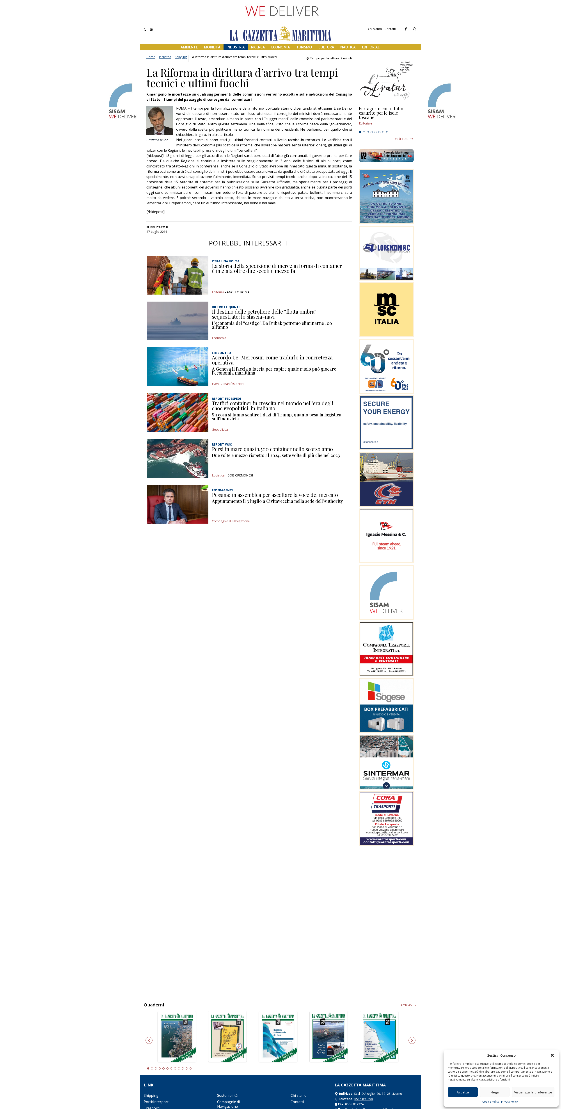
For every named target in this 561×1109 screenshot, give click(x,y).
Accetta (463, 1092)
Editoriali (371, 47)
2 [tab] (364, 132)
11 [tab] (187, 1068)
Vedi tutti (401, 139)
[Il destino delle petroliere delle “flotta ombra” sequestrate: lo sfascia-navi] (177, 321)
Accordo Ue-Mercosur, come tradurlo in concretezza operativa (272, 360)
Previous (149, 1040)
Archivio (406, 1005)
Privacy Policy (509, 1102)
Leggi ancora (386, 117)
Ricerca (258, 47)
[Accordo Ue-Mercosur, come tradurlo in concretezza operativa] (177, 366)
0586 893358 (363, 1099)
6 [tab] (379, 132)
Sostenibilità (227, 1095)
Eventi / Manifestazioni (228, 384)
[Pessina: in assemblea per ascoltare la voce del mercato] (177, 504)
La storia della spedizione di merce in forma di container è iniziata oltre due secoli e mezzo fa (277, 268)
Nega (494, 1092)
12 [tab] (191, 1068)
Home (150, 57)
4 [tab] (372, 132)
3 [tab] (368, 132)
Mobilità (212, 47)
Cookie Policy (490, 1102)
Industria (236, 47)
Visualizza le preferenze (533, 1092)
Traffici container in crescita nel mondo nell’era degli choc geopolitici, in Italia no (272, 406)
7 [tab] (383, 132)
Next (411, 1040)
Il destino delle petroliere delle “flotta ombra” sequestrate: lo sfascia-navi (264, 314)
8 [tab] (387, 132)
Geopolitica (220, 429)
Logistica (218, 475)
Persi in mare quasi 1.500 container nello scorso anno (272, 448)
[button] (552, 1055)
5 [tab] (376, 132)
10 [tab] (183, 1068)
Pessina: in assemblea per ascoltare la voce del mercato (275, 494)
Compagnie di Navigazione (231, 521)
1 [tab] (360, 132)
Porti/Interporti (156, 1101)
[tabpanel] (386, 117)
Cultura (326, 47)
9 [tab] (179, 1068)
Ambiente (189, 47)
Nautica (348, 47)
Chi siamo (375, 29)
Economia (280, 47)
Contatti (390, 29)
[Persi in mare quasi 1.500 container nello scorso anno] (177, 458)
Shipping (181, 57)
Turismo (304, 47)
